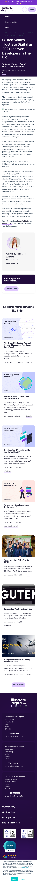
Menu (32, 9)
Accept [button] (14, 879)
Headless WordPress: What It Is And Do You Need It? (17, 451)
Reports (29, 362)
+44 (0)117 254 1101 (12, 763)
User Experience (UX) (11, 526)
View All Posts (18, 685)
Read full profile (12, 263)
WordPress (7, 471)
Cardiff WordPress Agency (14, 716)
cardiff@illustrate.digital (14, 736)
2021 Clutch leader (17, 132)
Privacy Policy (25, 867)
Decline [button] (23, 879)
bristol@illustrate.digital (14, 766)
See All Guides (11, 289)
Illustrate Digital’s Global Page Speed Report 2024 (16, 397)
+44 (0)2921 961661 (12, 733)
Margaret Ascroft (18, 64)
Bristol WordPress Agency (14, 746)
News (7, 27)
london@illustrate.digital (14, 796)
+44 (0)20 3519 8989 (12, 793)
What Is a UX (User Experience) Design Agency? (16, 506)
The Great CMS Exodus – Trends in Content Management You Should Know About (18, 345)
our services (7, 223)
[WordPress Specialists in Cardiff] (7, 9)
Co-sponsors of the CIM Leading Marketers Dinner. (17, 660)
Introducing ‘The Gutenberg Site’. (18, 609)
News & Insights (11, 22)
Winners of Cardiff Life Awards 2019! (16, 561)
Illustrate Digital (23, 221)
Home (7, 16)
